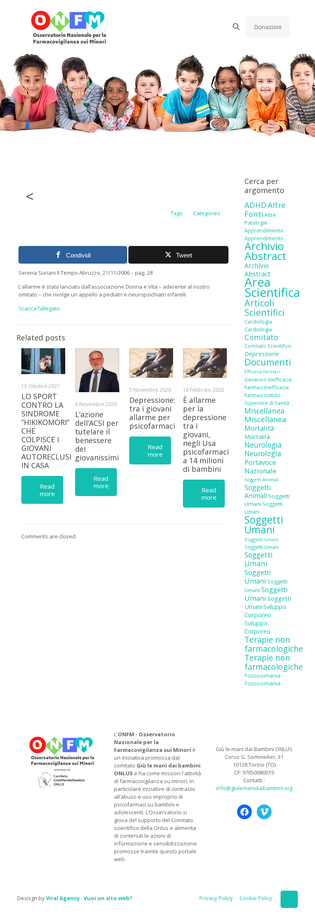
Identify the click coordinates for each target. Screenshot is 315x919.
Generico (255, 379)
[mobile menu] (208, 27)
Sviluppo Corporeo (265, 611)
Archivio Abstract (265, 251)
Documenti (267, 362)
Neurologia (263, 445)
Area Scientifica (272, 287)
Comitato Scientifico (267, 345)
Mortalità (259, 428)
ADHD (255, 205)
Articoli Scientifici (264, 307)
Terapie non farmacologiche (273, 644)
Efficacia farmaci (262, 371)
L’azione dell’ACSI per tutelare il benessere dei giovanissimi (97, 435)
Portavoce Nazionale (260, 466)
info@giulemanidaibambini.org (254, 788)
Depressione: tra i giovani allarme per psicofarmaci (152, 413)
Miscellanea (264, 411)
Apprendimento (263, 230)
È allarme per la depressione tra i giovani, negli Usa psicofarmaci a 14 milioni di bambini (206, 434)
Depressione (261, 354)
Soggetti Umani (263, 524)
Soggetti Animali (261, 479)
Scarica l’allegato (39, 308)
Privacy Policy (216, 898)
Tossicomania (262, 675)
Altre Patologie (260, 218)
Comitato (261, 337)
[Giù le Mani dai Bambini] (68, 26)
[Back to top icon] (289, 899)
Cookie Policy (256, 898)
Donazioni (267, 27)
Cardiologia (258, 321)
